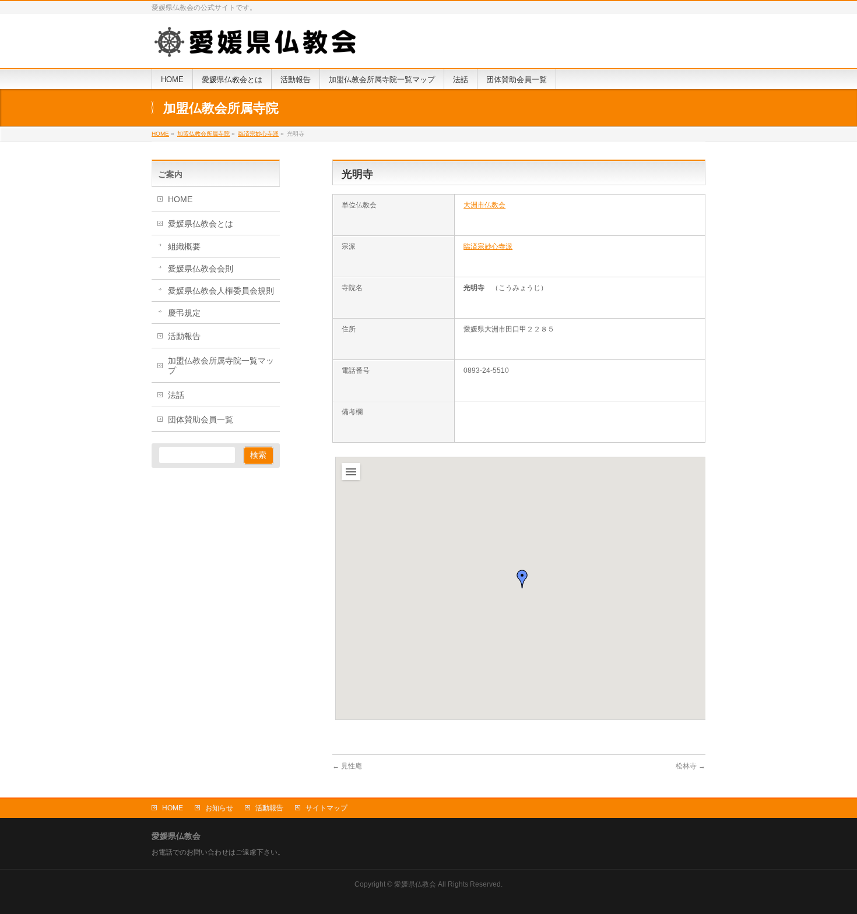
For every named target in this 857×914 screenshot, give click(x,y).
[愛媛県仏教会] (256, 46)
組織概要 (184, 246)
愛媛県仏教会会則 (200, 268)
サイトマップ (326, 808)
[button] (522, 579)
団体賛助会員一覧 (200, 419)
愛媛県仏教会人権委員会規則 (221, 290)
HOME (180, 199)
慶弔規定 (184, 312)
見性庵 (347, 766)
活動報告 (184, 336)
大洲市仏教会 (484, 205)
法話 (176, 395)
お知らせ (219, 808)
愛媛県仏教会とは (200, 223)
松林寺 (690, 766)
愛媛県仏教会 (415, 884)
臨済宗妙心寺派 (487, 246)
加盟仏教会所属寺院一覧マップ (221, 365)
